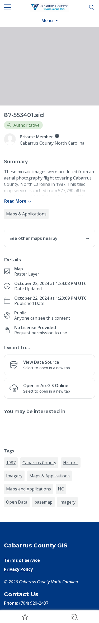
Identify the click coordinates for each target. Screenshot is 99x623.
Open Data (16, 502)
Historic (70, 463)
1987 (11, 463)
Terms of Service (22, 560)
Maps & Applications (26, 214)
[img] (57, 136)
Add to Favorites (25, 616)
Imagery (14, 476)
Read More (15, 201)
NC (61, 489)
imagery (67, 502)
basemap (43, 502)
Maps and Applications (28, 489)
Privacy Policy (18, 569)
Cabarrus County (39, 463)
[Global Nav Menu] (7, 7)
